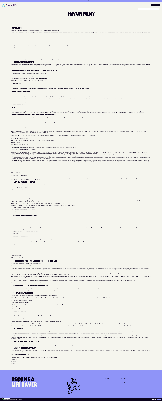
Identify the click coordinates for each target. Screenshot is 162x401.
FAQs (132, 4)
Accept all (159, 399)
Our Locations (123, 378)
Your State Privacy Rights (51, 282)
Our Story (127, 4)
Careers (137, 4)
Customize (153, 399)
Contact (147, 4)
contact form (60, 96)
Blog (142, 4)
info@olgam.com (125, 65)
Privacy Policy (123, 382)
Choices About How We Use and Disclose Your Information (40, 158)
